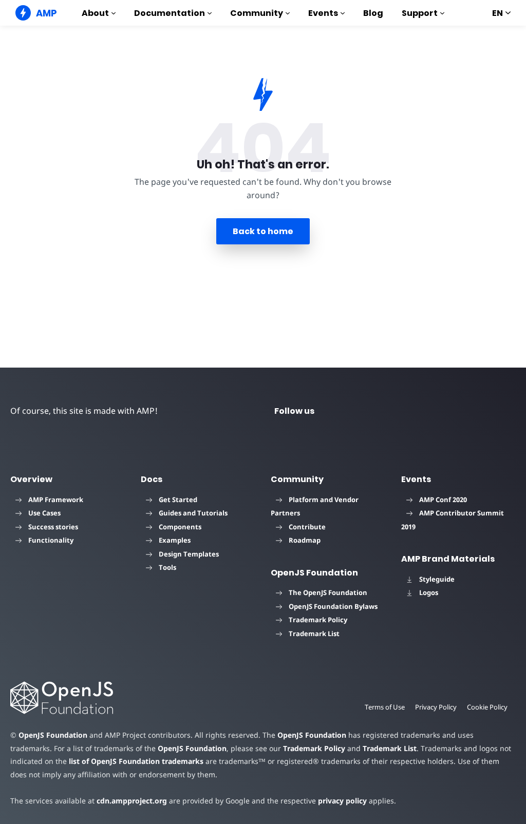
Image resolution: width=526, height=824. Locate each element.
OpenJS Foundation (52, 735)
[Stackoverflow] (497, 410)
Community (256, 13)
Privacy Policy (436, 707)
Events (323, 13)
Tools (167, 567)
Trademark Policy (318, 619)
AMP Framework (55, 499)
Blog (373, 13)
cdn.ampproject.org (132, 801)
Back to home (263, 231)
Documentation (169, 13)
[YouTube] (386, 410)
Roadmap (305, 540)
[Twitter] (349, 410)
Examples (175, 540)
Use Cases (44, 513)
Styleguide (437, 579)
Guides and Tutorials (193, 513)
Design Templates (189, 554)
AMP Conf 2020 (443, 499)
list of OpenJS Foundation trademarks (136, 761)
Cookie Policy (487, 707)
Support (420, 13)
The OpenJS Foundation (328, 592)
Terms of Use (385, 707)
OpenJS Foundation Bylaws (333, 606)
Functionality (50, 540)
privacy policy (342, 801)
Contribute (307, 526)
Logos (428, 592)
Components (180, 526)
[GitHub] (460, 410)
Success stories (53, 526)
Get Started (178, 499)
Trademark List (314, 633)
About (95, 13)
